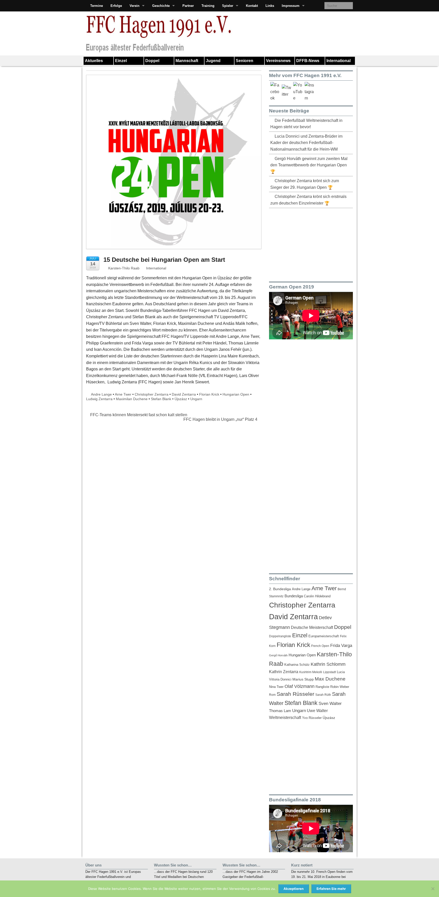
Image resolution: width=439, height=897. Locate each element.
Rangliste (322, 687)
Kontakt (252, 6)
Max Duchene (330, 679)
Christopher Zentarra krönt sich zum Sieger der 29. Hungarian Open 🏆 (304, 184)
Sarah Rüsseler (295, 694)
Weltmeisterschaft (285, 717)
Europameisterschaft (323, 636)
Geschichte (161, 6)
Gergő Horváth (278, 655)
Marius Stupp (303, 679)
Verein (134, 6)
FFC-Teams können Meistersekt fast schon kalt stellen (138, 415)
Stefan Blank (161, 399)
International (338, 61)
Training (207, 6)
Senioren (244, 61)
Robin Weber (339, 687)
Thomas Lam (280, 711)
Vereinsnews (278, 61)
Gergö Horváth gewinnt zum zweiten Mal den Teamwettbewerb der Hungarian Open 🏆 (309, 165)
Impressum (291, 6)
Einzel (121, 61)
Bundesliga (294, 596)
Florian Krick (209, 394)
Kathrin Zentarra (283, 672)
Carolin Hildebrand (317, 596)
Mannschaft (187, 61)
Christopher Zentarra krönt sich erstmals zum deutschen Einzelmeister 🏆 (308, 199)
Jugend (213, 61)
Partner (188, 6)
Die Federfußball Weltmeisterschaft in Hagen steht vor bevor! (306, 123)
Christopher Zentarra (151, 394)
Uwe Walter (317, 710)
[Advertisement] (307, 244)
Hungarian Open (236, 394)
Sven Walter (330, 703)
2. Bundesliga (280, 589)
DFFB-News (307, 61)
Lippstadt (329, 672)
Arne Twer (123, 394)
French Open (320, 645)
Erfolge (116, 6)
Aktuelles (94, 61)
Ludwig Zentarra (99, 399)
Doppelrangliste (280, 636)
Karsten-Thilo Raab (123, 268)
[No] (432, 888)
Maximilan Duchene (132, 399)
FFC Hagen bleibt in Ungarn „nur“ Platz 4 (220, 419)
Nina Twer (276, 687)
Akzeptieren (294, 889)
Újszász (181, 399)
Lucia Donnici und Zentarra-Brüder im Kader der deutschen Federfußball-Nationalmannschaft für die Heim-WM (306, 142)
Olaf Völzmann (300, 686)
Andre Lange (101, 394)
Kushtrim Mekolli (310, 672)
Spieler (227, 6)
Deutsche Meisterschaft (312, 627)
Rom (272, 695)
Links (269, 6)
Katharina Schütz (297, 665)
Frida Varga (341, 645)
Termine (96, 6)
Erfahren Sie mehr (331, 889)
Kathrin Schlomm (328, 664)
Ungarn (196, 399)
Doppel (152, 61)
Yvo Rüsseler (312, 718)
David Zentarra (184, 394)
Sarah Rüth (323, 694)
